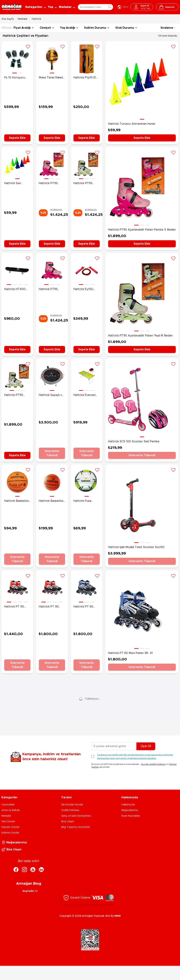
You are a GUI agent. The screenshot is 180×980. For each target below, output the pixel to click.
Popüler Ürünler (10, 827)
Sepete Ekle (17, 137)
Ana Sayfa (7, 19)
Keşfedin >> (30, 891)
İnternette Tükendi (52, 453)
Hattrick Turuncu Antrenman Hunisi (131, 123)
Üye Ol (146, 746)
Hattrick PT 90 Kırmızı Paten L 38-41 (51, 607)
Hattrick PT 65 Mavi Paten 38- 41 (130, 653)
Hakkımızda (128, 804)
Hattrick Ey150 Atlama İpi (83, 289)
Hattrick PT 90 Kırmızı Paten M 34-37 (17, 607)
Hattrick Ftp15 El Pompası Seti (84, 78)
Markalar (23, 19)
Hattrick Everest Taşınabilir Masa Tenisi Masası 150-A (85, 395)
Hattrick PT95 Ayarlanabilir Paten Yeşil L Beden (86, 183)
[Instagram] (24, 869)
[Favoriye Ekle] (27, 46)
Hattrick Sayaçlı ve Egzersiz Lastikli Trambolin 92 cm (51, 395)
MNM (117, 916)
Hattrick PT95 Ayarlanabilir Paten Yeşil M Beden (140, 335)
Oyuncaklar (8, 804)
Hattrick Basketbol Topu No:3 (16, 501)
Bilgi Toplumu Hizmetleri (75, 827)
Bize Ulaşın (67, 821)
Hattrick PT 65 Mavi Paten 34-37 (85, 607)
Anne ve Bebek (10, 810)
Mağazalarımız (129, 810)
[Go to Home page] (11, 7)
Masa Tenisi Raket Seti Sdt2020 (51, 78)
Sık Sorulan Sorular (72, 804)
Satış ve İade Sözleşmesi (76, 816)
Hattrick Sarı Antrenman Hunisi (16, 183)
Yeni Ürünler (8, 821)
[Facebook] (16, 869)
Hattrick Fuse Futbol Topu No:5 (85, 501)
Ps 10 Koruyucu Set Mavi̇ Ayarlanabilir (14, 78)
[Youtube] (32, 869)
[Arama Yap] (110, 7)
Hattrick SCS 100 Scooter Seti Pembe (133, 441)
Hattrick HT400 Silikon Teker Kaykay (14, 289)
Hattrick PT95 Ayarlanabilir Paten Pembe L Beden (51, 289)
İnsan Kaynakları (130, 816)
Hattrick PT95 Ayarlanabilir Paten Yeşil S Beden (17, 395)
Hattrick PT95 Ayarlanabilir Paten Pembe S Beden (142, 229)
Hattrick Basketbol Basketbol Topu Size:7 (51, 501)
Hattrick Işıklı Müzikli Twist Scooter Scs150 (136, 547)
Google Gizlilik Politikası (153, 764)
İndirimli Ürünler (10, 833)
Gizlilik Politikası (70, 810)
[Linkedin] (41, 869)
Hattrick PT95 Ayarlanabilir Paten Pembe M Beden (51, 183)
